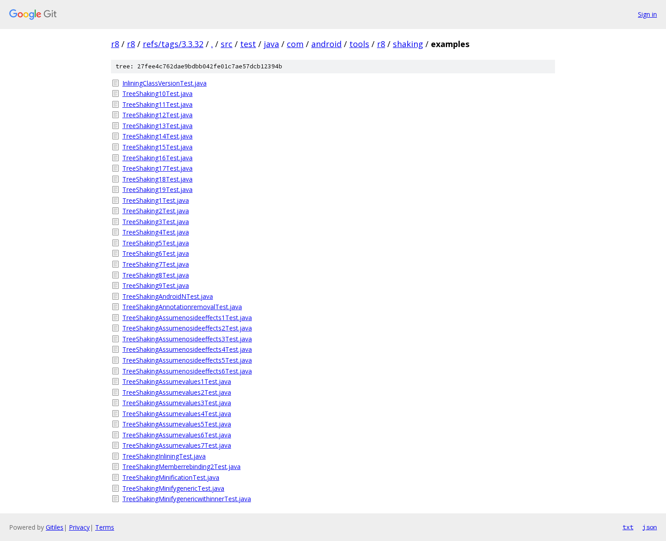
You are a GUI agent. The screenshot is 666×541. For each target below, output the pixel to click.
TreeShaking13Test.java (157, 125)
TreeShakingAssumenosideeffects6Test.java (187, 371)
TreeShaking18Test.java (157, 179)
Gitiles (54, 527)
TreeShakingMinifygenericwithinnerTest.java (186, 498)
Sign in (647, 14)
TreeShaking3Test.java (155, 221)
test (248, 43)
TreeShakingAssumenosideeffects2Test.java (187, 328)
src (226, 43)
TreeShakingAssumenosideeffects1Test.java (187, 317)
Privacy (79, 527)
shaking (408, 43)
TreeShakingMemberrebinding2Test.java (181, 466)
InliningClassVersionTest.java (164, 83)
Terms (104, 527)
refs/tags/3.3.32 (173, 43)
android (326, 43)
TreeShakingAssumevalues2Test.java (176, 392)
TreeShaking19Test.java (157, 189)
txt (628, 527)
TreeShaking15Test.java (157, 147)
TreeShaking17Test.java (157, 168)
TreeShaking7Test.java (155, 264)
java (271, 43)
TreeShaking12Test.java (157, 114)
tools (359, 43)
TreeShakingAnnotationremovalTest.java (182, 306)
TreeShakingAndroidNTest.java (167, 296)
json (649, 527)
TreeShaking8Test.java (155, 275)
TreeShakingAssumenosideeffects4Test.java (187, 349)
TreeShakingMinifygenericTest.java (173, 488)
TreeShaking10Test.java (157, 93)
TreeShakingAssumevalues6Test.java (176, 435)
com (295, 43)
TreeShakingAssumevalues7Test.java (176, 445)
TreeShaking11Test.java (157, 104)
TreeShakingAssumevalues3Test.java (176, 402)
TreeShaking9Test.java (155, 285)
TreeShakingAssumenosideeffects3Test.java (187, 339)
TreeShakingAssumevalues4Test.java (176, 413)
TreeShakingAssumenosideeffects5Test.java (187, 360)
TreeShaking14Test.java (157, 136)
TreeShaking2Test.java (155, 210)
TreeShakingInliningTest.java (164, 456)
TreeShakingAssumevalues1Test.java (176, 381)
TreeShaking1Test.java (155, 200)
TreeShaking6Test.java (155, 253)
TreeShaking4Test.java (155, 232)
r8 (115, 43)
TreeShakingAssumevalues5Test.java (176, 424)
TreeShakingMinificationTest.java (170, 477)
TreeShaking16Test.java (157, 157)
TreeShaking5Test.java (155, 243)
